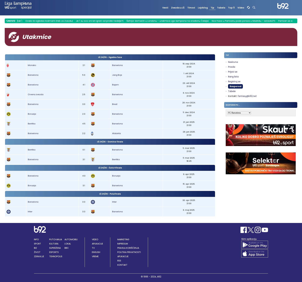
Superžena (55, 247)
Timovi (191, 7)
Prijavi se (232, 71)
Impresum (122, 243)
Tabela (221, 7)
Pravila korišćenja (128, 247)
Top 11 (231, 7)
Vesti (165, 7)
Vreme (95, 256)
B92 (159, 276)
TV (93, 247)
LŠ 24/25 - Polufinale (110, 194)
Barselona (117, 65)
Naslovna (233, 62)
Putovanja (55, 239)
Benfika (31, 123)
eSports (54, 252)
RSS (119, 260)
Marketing (123, 239)
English (96, 252)
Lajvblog (203, 7)
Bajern (115, 84)
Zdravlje (39, 256)
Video (241, 7)
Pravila (231, 66)
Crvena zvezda (35, 94)
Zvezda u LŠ (178, 7)
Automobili (71, 239)
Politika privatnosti (129, 252)
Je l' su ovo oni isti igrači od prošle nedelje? (95, 20)
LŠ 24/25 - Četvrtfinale (110, 167)
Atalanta (116, 133)
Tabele (232, 91)
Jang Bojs (117, 74)
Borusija (32, 113)
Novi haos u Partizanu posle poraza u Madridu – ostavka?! (238, 20)
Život (37, 252)
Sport (37, 243)
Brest (114, 104)
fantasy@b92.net (247, 96)
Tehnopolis (55, 256)
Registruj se (234, 81)
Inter (114, 201)
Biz (35, 247)
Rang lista (233, 76)
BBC (66, 247)
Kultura (53, 243)
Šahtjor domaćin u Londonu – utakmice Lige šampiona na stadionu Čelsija (163, 20)
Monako (32, 65)
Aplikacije (97, 243)
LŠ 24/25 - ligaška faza (110, 57)
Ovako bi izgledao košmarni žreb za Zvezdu (44, 20)
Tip (212, 7)
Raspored (235, 86)
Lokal (67, 243)
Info (36, 239)
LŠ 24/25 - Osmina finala (110, 141)
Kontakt (122, 264)
